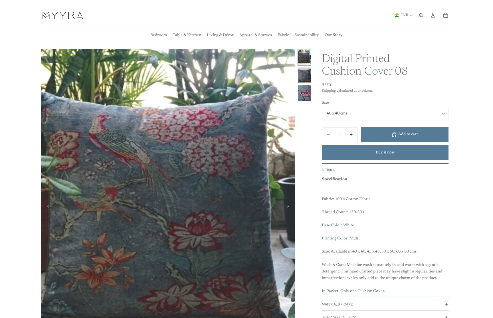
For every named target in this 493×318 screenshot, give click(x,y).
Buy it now (385, 153)
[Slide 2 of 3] (304, 75)
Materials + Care (337, 304)
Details (328, 170)
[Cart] (445, 15)
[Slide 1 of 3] (304, 57)
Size (325, 103)
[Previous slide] (47, 207)
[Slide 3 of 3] (304, 93)
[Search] (421, 15)
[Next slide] (288, 207)
